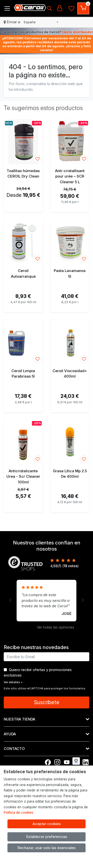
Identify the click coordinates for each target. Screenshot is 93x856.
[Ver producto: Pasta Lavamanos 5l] (70, 242)
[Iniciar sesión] (59, 8)
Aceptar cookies (46, 823)
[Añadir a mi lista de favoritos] (37, 159)
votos (70, 566)
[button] (41, 22)
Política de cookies (18, 812)
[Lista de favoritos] (71, 8)
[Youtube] (66, 762)
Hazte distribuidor (77, 32)
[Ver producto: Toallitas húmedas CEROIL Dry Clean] (23, 142)
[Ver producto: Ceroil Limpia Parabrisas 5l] (23, 342)
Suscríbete (46, 702)
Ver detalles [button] (13, 682)
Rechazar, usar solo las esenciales (46, 847)
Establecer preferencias (46, 836)
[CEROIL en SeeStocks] (76, 761)
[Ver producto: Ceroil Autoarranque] (23, 242)
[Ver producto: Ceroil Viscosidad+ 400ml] (70, 342)
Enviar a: (14, 22)
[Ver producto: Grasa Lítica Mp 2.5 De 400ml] (70, 442)
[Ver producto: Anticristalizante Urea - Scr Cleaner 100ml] (23, 442)
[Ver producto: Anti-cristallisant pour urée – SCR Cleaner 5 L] (70, 142)
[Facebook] (48, 762)
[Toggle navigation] (7, 8)
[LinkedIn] (85, 762)
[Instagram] (57, 762)
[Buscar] (49, 8)
